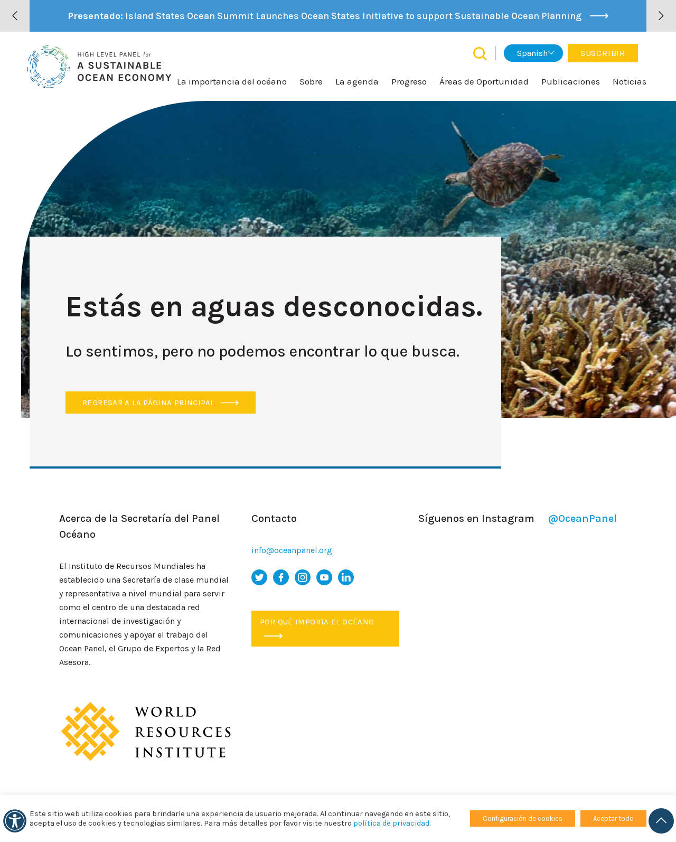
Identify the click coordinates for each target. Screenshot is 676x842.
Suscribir (602, 53)
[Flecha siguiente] (661, 16)
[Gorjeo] (259, 577)
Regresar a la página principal (149, 402)
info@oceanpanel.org (291, 550)
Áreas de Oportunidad (484, 81)
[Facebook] (281, 577)
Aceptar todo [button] (613, 818)
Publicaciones (570, 81)
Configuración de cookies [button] (522, 818)
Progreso (409, 81)
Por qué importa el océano (317, 621)
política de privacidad (391, 823)
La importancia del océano (232, 81)
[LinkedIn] (346, 577)
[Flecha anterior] (15, 16)
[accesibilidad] (14, 821)
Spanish (532, 53)
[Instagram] (303, 577)
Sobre (311, 81)
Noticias (629, 81)
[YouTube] (324, 577)
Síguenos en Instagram (517, 518)
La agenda (357, 81)
